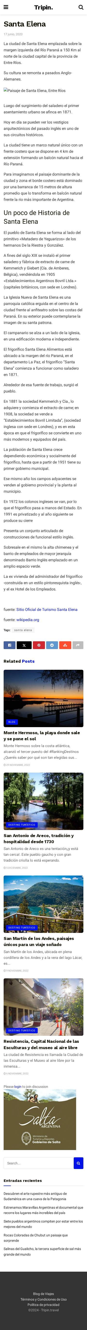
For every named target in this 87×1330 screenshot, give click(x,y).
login (18, 1087)
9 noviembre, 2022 (17, 970)
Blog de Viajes (43, 1294)
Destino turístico (21, 824)
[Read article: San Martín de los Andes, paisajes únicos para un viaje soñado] (43, 904)
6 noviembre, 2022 (17, 1073)
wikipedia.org (27, 619)
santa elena (23, 630)
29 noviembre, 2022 (18, 765)
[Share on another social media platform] (77, 645)
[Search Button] (81, 7)
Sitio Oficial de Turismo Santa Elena (47, 609)
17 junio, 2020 (13, 34)
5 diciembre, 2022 (17, 867)
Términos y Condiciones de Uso (44, 1299)
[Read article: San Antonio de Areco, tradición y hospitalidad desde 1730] (43, 801)
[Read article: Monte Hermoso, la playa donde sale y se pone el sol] (43, 698)
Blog (11, 722)
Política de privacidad (43, 1305)
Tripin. (43, 7)
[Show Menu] (6, 7)
